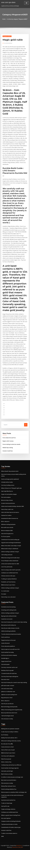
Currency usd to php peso (8, 756)
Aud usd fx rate (5, 806)
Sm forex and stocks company (9, 655)
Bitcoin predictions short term (9, 712)
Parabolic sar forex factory (8, 582)
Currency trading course (7, 485)
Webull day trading (8, 447)
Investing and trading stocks (8, 610)
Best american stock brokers (8, 780)
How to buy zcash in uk (7, 509)
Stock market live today (7, 652)
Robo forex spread (6, 759)
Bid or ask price (5, 521)
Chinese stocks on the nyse (8, 576)
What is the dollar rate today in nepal (11, 545)
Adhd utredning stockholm (8, 631)
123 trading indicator (6, 554)
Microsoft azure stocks (7, 527)
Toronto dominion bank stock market (11, 634)
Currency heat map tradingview (9, 676)
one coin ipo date (8, 2)
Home (4, 19)
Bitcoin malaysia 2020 (6, 530)
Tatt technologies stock (7, 715)
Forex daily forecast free (9, 437)
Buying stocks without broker (9, 616)
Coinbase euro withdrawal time (9, 572)
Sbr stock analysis (6, 497)
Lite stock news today (7, 688)
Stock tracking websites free (8, 789)
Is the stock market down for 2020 (10, 563)
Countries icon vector (6, 619)
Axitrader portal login (7, 771)
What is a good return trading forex (10, 815)
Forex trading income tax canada (11, 444)
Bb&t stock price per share (8, 585)
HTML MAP (20, 847)
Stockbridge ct (5, 658)
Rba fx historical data (6, 774)
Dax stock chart (5, 679)
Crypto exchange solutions (8, 809)
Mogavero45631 (7, 36)
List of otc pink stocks (6, 566)
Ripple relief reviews (8, 441)
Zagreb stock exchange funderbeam (11, 542)
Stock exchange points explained (10, 479)
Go (25, 424)
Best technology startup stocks (9, 706)
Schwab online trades (7, 482)
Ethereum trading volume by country (11, 741)
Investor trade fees (8, 451)
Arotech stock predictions (8, 503)
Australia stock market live (8, 800)
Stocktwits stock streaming (8, 607)
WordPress (19, 845)
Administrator (8, 43)
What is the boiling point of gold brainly (11, 709)
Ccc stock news (5, 591)
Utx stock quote (5, 664)
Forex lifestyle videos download (9, 560)
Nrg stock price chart (6, 697)
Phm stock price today (7, 783)
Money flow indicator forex (8, 786)
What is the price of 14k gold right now (11, 488)
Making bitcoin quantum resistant (10, 728)
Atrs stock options (6, 818)
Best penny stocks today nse (8, 625)
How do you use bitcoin (7, 703)
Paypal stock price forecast (8, 640)
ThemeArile (15, 847)
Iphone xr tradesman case (8, 691)
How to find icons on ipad (8, 750)
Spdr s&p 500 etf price (7, 491)
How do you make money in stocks (10, 628)
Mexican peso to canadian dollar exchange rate (14, 792)
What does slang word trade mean (10, 557)
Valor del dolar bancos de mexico (10, 512)
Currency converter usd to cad (9, 667)
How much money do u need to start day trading (14, 622)
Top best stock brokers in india (9, 824)
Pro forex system (5, 536)
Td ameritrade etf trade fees (9, 673)
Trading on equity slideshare (9, 579)
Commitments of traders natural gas (10, 827)
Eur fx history (4, 735)
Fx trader (3, 594)
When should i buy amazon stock (9, 471)
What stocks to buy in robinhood (9, 548)
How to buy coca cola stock (8, 597)
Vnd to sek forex (5, 637)
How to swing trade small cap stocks (10, 570)
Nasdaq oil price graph (7, 670)
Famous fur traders (6, 515)
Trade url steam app (6, 803)
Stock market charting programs (10, 768)
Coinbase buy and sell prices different (11, 765)
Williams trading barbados (8, 524)
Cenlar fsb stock (5, 643)
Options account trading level (9, 694)
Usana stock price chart (7, 747)
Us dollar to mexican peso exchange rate (12, 777)
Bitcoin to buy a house (7, 500)
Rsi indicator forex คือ (7, 744)
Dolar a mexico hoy (6, 762)
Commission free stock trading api (10, 539)
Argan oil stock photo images (9, 494)
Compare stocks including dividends (10, 821)
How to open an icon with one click (10, 649)
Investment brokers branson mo (9, 518)
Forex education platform (8, 646)
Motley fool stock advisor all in (9, 737)
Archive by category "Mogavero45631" (17, 19)
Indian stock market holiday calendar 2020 (12, 506)
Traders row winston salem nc (9, 833)
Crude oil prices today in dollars (9, 731)
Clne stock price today (7, 718)
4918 (2, 836)
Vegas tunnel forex (6, 661)
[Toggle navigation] (26, 3)
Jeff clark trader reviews (7, 685)
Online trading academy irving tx (10, 551)
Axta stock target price (7, 533)
